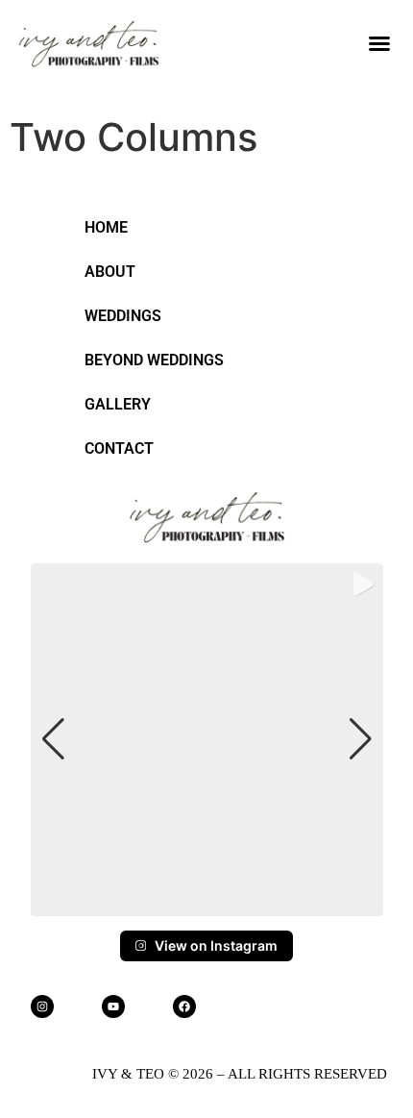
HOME (106, 227)
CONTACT (119, 448)
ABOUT (110, 271)
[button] (379, 43)
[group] (207, 739)
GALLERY (118, 404)
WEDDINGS (123, 316)
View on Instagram (216, 945)
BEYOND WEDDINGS (154, 360)
